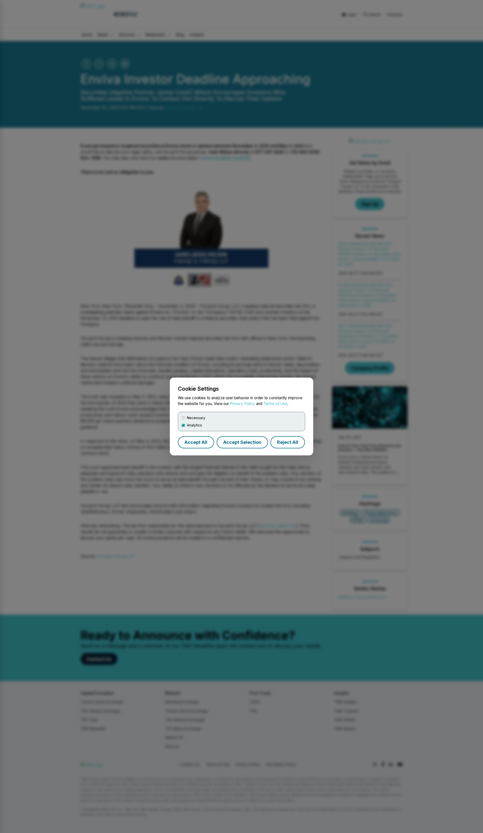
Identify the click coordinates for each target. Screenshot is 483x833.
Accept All (195, 442)
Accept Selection (242, 442)
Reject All (287, 442)
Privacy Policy (242, 403)
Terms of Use (275, 403)
